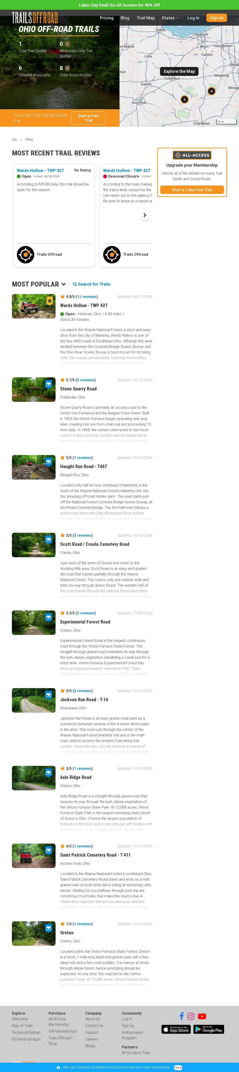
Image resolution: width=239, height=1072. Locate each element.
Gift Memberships (63, 1031)
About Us (92, 1019)
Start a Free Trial (88, 118)
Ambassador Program (132, 1035)
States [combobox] (168, 17)
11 (86, 296)
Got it (178, 1067)
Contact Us (94, 1025)
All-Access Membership (59, 1022)
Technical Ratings (26, 1032)
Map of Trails (22, 1025)
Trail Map (146, 17)
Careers (91, 1039)
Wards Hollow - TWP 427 (40, 170)
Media (90, 1046)
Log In (193, 17)
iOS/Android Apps (26, 1039)
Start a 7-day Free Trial (192, 190)
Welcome (20, 1019)
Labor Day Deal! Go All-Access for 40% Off (119, 5)
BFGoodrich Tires (136, 1053)
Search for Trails (93, 284)
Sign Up (216, 18)
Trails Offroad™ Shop (61, 1041)
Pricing (107, 17)
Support (91, 1032)
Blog (125, 17)
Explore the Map (179, 71)
